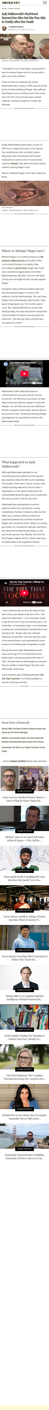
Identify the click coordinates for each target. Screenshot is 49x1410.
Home (4, 8)
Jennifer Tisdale (17, 27)
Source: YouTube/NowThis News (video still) (20, 210)
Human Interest (14, 8)
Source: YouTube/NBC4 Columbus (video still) (20, 61)
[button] (45, 3)
